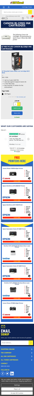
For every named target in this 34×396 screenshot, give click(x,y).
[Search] (30, 12)
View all (3, 130)
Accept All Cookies (17, 393)
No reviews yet (21, 97)
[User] (9, 7)
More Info (17, 113)
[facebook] (3, 373)
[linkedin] (12, 373)
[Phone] (27, 17)
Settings (17, 385)
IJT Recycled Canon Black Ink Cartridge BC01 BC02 (16, 72)
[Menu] (4, 7)
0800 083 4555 (5, 366)
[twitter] (7, 373)
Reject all (17, 389)
